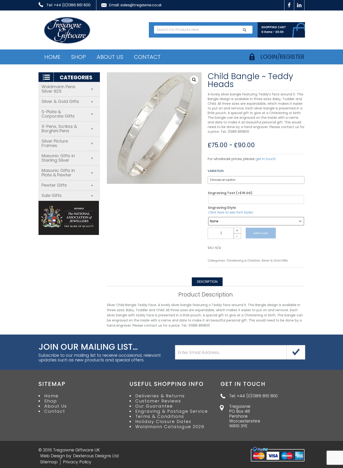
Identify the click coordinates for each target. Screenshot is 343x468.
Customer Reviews (158, 401)
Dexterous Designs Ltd (96, 456)
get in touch (266, 159)
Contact (147, 57)
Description (207, 281)
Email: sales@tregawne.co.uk (135, 5)
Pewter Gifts (67, 185)
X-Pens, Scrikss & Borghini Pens (67, 128)
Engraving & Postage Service (171, 411)
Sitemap (49, 462)
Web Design (52, 456)
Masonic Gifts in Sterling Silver (67, 158)
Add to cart (260, 233)
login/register (282, 57)
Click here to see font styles (230, 212)
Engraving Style (222, 207)
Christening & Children (243, 260)
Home (52, 57)
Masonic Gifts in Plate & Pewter (67, 173)
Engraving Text (230, 193)
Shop (78, 57)
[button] (194, 80)
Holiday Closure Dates (163, 421)
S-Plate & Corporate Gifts (67, 114)
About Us (110, 57)
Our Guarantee (154, 406)
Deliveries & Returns (160, 395)
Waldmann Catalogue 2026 (169, 426)
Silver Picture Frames (67, 143)
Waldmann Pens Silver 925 (67, 89)
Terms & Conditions (159, 416)
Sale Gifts (67, 195)
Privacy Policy (77, 462)
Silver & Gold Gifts (67, 101)
